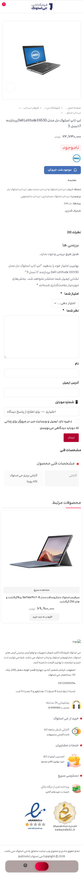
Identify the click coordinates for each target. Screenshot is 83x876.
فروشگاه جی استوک (51, 108)
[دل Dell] (76, 158)
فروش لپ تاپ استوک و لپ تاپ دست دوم (30, 108)
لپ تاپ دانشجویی (30, 196)
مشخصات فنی (70, 450)
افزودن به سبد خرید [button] (42, 616)
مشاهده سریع (41, 590)
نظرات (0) (74, 232)
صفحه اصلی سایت (72, 108)
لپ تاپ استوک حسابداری (56, 196)
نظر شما (70, 310)
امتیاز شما (69, 294)
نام (77, 363)
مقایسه (26, 617)
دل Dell (68, 203)
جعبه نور (11, 87)
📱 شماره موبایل (67, 402)
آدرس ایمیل (71, 382)
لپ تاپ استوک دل (72, 113)
